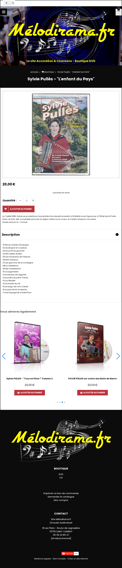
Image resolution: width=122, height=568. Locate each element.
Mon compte (61, 500)
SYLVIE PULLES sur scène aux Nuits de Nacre (92, 378)
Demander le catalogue (61, 496)
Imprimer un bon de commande (61, 493)
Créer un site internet (78, 558)
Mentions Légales (42, 558)
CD (61, 477)
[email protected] (61, 538)
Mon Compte (59, 558)
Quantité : (10, 200)
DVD (61, 474)
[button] (57, 402)
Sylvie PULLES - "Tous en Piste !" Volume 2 (29, 378)
